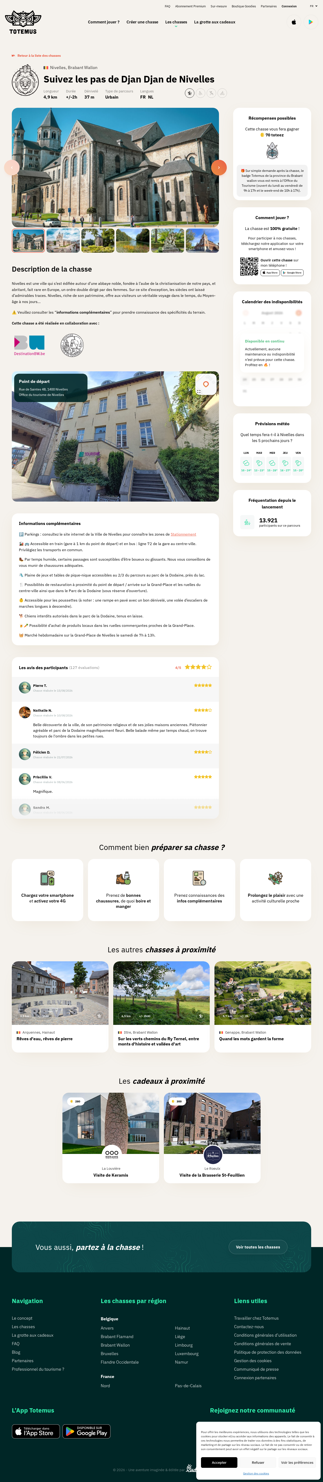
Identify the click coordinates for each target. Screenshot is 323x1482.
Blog (16, 1352)
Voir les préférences (297, 1462)
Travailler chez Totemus (256, 1318)
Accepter (219, 1462)
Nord (105, 1385)
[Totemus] (23, 22)
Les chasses (176, 22)
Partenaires (269, 6)
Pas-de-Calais (188, 1385)
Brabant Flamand (117, 1336)
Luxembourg (187, 1353)
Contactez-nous (249, 1326)
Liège (180, 1336)
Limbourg (184, 1345)
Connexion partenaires (255, 1377)
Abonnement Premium (190, 6)
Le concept (22, 1318)
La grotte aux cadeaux (214, 22)
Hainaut (182, 1328)
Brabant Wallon (115, 1345)
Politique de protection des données (267, 1352)
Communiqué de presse (256, 1369)
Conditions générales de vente (262, 1343)
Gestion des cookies (256, 1473)
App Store (272, 272)
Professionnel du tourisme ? (38, 1369)
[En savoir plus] (272, 151)
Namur (181, 1362)
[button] (60, 1007)
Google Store (294, 272)
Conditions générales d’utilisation (265, 1335)
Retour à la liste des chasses (39, 55)
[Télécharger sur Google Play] (311, 22)
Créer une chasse (142, 22)
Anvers (107, 1328)
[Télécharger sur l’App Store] (294, 22)
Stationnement (183, 534)
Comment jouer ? (103, 22)
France (107, 1376)
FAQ (167, 6)
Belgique (109, 1319)
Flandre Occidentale (120, 1362)
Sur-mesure (219, 6)
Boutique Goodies (244, 6)
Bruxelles (109, 1353)
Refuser (258, 1462)
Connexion (289, 6)
